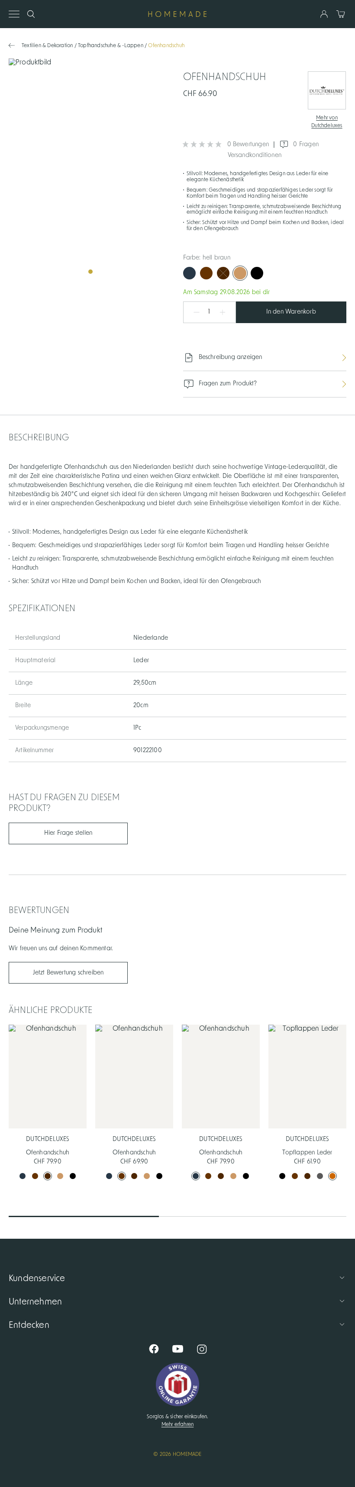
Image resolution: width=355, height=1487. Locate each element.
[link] (90, 169)
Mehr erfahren (177, 1424)
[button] (192, 312)
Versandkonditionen (255, 155)
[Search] (31, 14)
